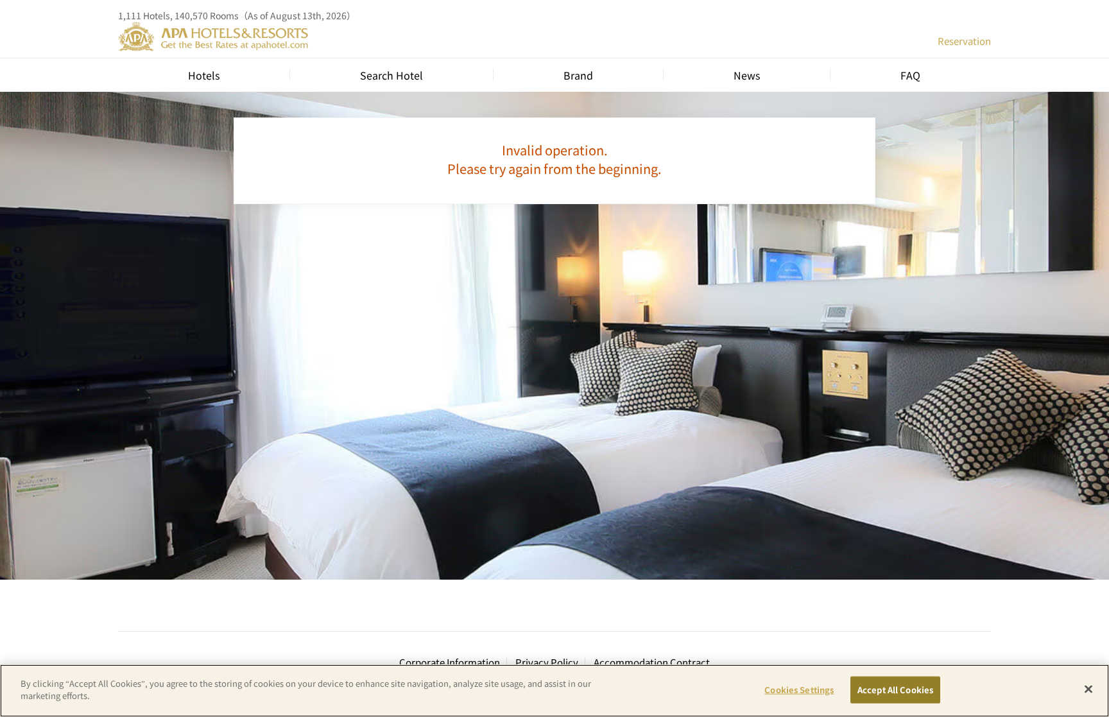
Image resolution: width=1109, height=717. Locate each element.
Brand (578, 75)
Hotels (203, 75)
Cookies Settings (799, 690)
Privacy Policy (546, 662)
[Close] (1088, 689)
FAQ (910, 75)
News (747, 75)
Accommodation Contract (652, 662)
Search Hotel (391, 75)
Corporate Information (449, 662)
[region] (554, 690)
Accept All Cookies (895, 690)
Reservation (964, 41)
